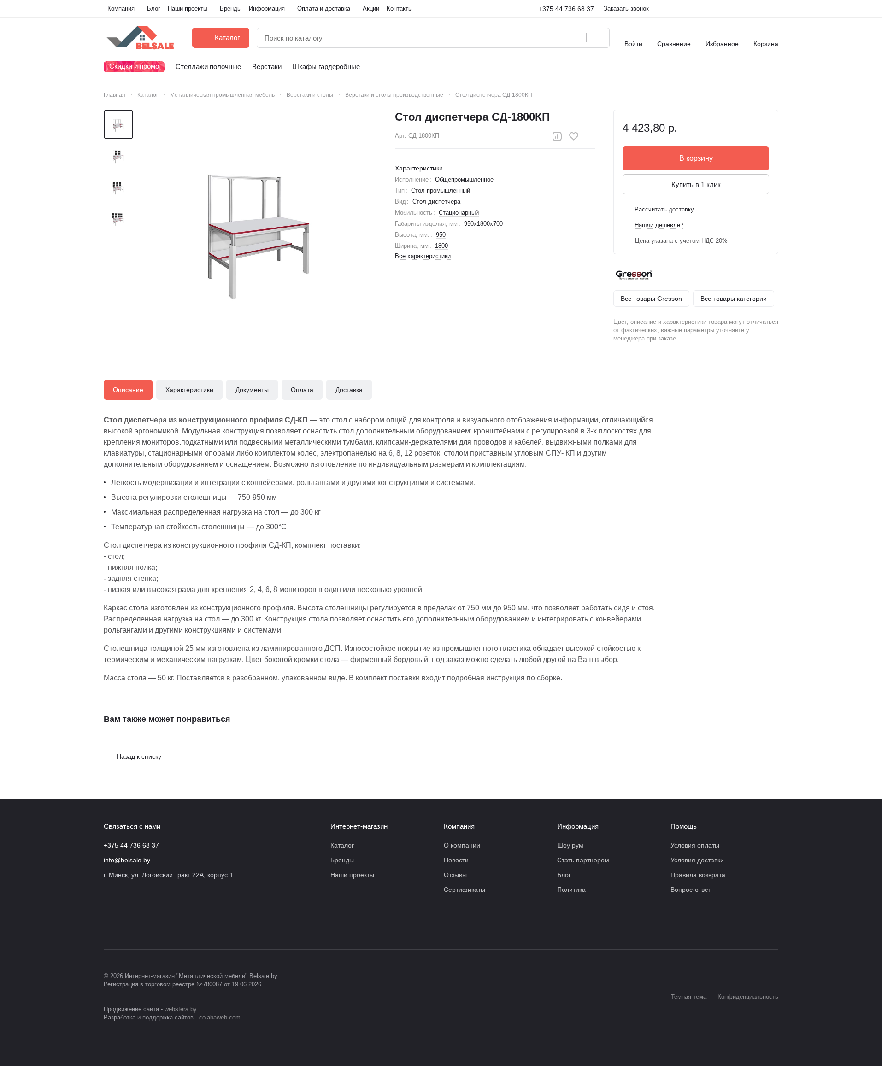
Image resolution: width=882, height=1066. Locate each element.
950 (441, 234)
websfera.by (181, 1009)
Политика (571, 889)
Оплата (302, 389)
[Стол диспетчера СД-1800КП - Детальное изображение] (260, 226)
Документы (252, 389)
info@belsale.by (127, 860)
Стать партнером (583, 860)
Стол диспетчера (436, 201)
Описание (128, 389)
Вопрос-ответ (690, 889)
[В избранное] (573, 136)
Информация (578, 826)
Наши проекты (352, 875)
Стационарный (459, 212)
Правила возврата (697, 875)
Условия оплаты (694, 845)
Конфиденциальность (747, 996)
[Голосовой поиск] (576, 37)
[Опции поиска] (556, 37)
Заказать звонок (626, 8)
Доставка (349, 389)
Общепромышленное (464, 179)
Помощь (683, 826)
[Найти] (597, 37)
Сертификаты (464, 889)
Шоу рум (570, 845)
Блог (564, 875)
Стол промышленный (440, 190)
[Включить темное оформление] (774, 8)
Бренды (342, 860)
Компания (459, 826)
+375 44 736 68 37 (566, 8)
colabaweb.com (220, 1017)
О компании (462, 845)
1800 (441, 245)
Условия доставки (697, 860)
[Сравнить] (557, 136)
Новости (456, 860)
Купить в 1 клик (696, 184)
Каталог (342, 845)
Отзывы (455, 875)
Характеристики (189, 389)
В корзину (696, 158)
